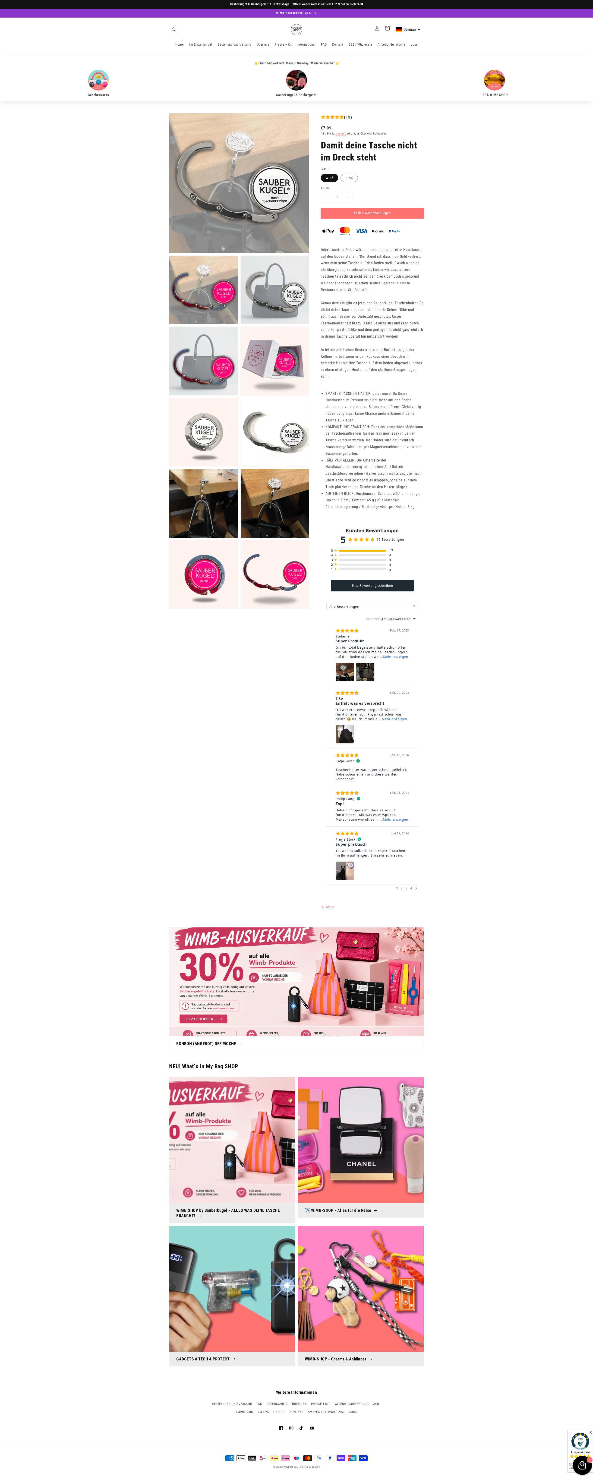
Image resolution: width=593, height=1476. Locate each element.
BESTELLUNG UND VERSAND (232, 1404)
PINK (349, 178)
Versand (341, 133)
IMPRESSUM (245, 1412)
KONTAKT (296, 1412)
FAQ (259, 1404)
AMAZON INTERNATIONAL (326, 1412)
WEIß (329, 178)
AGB (376, 1404)
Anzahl (325, 188)
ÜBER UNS (299, 1404)
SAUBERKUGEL (290, 1467)
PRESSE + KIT (320, 1404)
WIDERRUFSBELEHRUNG (352, 1404)
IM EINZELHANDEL (271, 1412)
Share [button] (330, 907)
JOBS (352, 1412)
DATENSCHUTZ (277, 1404)
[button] (174, 30)
